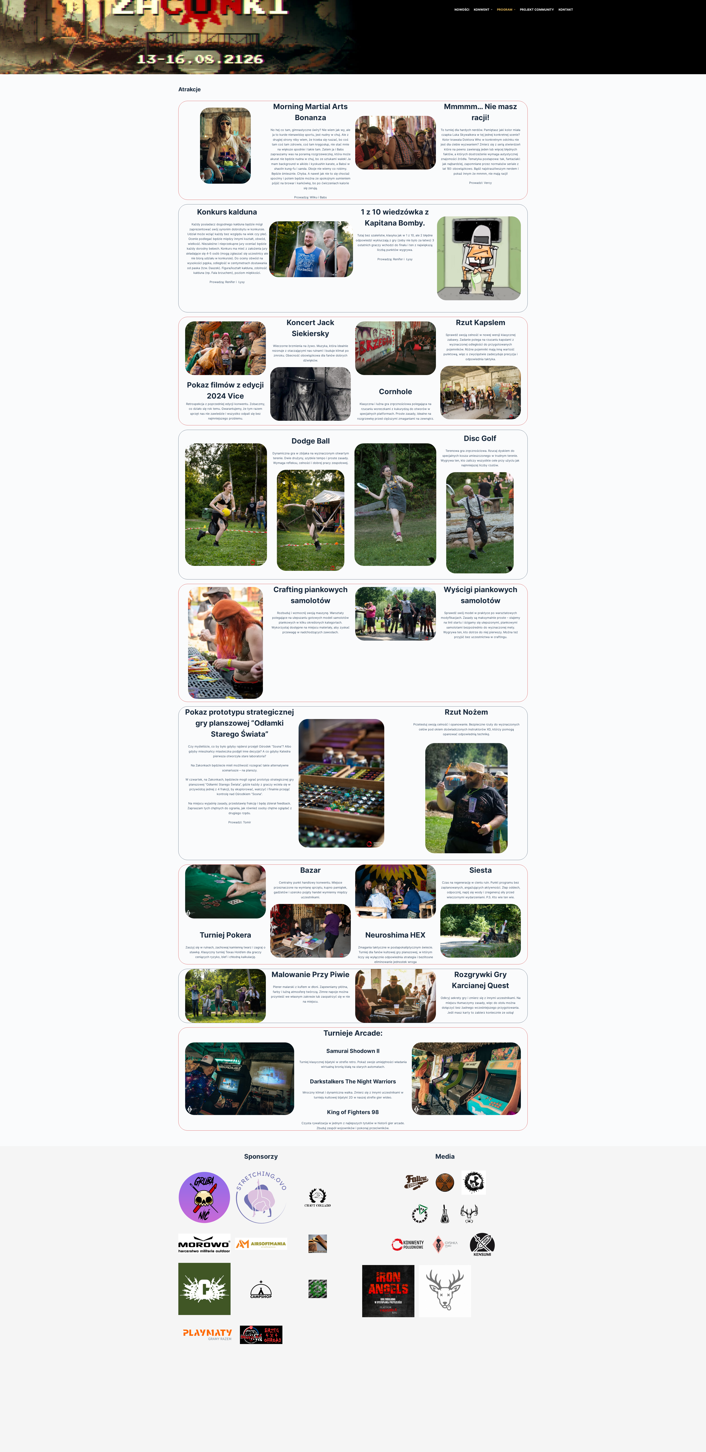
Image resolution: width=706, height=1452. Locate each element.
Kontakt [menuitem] (566, 9)
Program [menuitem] (504, 9)
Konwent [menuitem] (481, 9)
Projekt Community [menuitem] (537, 9)
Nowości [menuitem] (461, 9)
